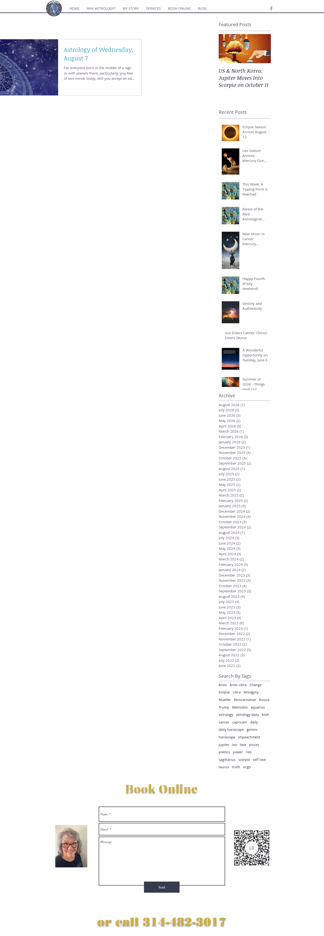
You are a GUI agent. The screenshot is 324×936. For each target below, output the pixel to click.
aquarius (258, 707)
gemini (252, 729)
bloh (265, 714)
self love (259, 759)
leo (234, 744)
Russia (264, 699)
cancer (224, 722)
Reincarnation (245, 699)
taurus (224, 767)
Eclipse (224, 692)
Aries (223, 685)
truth (236, 767)
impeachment (249, 737)
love (243, 744)
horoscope (227, 737)
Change (256, 685)
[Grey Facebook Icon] (271, 8)
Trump (224, 707)
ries (249, 752)
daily (254, 722)
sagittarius (227, 759)
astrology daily (247, 714)
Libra (237, 692)
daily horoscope (231, 729)
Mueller (225, 699)
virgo (247, 767)
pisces (254, 744)
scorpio (244, 759)
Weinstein (240, 707)
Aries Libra (238, 685)
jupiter (224, 744)
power (238, 752)
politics (224, 752)
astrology (226, 714)
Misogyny (251, 692)
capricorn (239, 722)
